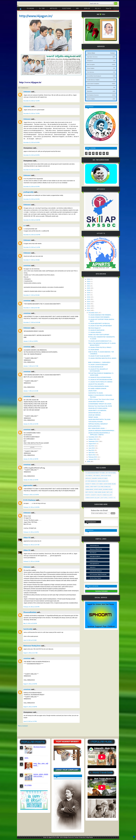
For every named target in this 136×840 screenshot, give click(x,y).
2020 (88, 288)
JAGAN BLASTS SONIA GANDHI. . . (98, 408)
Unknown (27, 92)
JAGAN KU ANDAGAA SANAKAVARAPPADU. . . (102, 430)
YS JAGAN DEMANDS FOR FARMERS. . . (100, 315)
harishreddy (28, 629)
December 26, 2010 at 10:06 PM (31, 220)
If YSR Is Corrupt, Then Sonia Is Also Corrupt (101, 399)
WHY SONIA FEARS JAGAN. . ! (97, 428)
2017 (88, 295)
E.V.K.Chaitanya (29, 500)
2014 (88, 301)
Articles (88, 478)
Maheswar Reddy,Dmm (32, 646)
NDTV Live (109, 492)
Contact (76, 837)
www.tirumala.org (94, 545)
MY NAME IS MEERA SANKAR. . (97, 388)
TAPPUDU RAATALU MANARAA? (98, 424)
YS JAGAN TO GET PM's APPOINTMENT (100, 326)
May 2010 (92, 450)
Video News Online (100, 492)
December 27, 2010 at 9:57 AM (31, 307)
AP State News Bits (91, 481)
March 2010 (92, 455)
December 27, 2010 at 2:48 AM (31, 260)
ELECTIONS (66, 8)
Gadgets (93, 495)
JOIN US (87, 8)
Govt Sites (104, 497)
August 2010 (92, 443)
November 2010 (93, 437)
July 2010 (91, 446)
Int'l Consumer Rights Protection (98, 574)
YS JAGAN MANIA (93, 349)
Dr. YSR (42, 8)
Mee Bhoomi (93, 552)
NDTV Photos (89, 492)
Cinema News (89, 489)
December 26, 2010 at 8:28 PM (31, 155)
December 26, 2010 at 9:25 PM (31, 186)
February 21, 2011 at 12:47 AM (31, 544)
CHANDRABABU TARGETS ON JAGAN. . (100, 404)
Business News (107, 489)
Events (88, 495)
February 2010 (93, 457)
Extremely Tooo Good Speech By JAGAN (100, 406)
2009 (88, 461)
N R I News (100, 483)
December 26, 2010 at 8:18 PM (31, 142)
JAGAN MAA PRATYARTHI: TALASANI (99, 419)
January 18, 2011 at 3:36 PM (30, 459)
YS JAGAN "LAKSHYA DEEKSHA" (98, 364)
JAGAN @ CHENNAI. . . (95, 415)
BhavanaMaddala (30, 612)
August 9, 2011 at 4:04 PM (30, 683)
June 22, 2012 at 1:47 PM (30, 721)
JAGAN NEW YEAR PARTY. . (96, 401)
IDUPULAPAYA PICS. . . (95, 426)
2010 (88, 310)
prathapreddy (28, 192)
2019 (88, 290)
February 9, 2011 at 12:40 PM (31, 494)
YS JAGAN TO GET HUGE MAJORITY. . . (100, 356)
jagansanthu (28, 485)
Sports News (98, 489)
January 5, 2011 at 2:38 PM (30, 341)
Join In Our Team (106, 475)
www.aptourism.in (94, 563)
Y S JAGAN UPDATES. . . (95, 332)
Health (99, 495)
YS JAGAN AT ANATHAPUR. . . (97, 330)
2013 (88, 304)
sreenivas (27, 265)
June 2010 (92, 448)
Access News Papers (95, 578)
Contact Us (111, 497)
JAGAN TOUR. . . (93, 391)
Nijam (87, 486)
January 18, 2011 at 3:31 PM (30, 424)
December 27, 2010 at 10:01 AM (31, 322)
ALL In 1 (98, 8)
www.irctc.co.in (94, 560)
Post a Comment (23, 726)
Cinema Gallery (107, 495)
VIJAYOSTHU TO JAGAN (95, 393)
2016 (88, 297)
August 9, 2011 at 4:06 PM (30, 706)
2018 (88, 292)
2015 (88, 299)
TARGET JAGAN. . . (93, 417)
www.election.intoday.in (96, 570)
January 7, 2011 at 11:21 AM (30, 391)
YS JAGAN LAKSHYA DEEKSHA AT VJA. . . (100, 341)
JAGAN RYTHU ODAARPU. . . (97, 384)
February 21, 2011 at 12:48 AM (31, 561)
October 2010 (93, 439)
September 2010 (93, 441)
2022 (88, 283)
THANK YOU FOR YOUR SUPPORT (98, 334)
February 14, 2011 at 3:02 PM (31, 532)
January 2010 (93, 459)
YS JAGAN (30, 8)
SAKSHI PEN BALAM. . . (95, 413)
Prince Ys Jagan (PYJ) (49, 837)
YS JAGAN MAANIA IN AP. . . (96, 367)
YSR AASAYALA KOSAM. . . (96, 421)
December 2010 (93, 312)
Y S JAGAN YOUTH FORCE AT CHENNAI (100, 382)
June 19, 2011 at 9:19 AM (29, 640)
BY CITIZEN (28, 785)
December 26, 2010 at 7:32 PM (31, 100)
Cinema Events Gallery (93, 497)
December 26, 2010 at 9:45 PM (31, 199)
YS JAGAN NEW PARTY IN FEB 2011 (99, 323)
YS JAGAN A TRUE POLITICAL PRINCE (99, 347)
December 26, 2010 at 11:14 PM (31, 247)
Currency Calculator (101, 591)
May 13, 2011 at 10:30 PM (30, 623)
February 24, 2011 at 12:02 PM (31, 606)
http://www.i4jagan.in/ (35, 16)
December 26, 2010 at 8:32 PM (31, 169)
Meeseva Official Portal (96, 549)
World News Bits (103, 481)
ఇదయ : (27, 758)
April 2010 (92, 452)
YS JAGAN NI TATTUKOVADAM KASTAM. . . (101, 379)
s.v (24, 225)
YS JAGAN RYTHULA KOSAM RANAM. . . (100, 377)
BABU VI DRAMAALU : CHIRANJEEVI (99, 362)
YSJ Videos (89, 475)
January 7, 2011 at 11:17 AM (30, 366)
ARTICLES (53, 8)
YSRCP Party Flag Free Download (100, 486)
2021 (88, 286)
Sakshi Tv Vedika (91, 483)
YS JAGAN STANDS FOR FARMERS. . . (99, 317)
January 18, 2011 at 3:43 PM (30, 479)
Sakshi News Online (110, 483)
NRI (77, 8)
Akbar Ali (27, 537)
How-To (108, 8)
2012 (88, 306)
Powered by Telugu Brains (86, 837)
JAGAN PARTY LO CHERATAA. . (97, 410)
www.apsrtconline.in (95, 556)
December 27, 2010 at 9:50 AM (31, 295)
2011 (88, 308)
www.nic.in (92, 567)
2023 (88, 281)
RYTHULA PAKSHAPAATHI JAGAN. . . (99, 386)
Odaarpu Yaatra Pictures (99, 478)
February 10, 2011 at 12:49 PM (31, 507)
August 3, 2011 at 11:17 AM (30, 652)
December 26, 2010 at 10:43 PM (31, 234)
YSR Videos (96, 475)
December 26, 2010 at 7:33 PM (31, 113)
